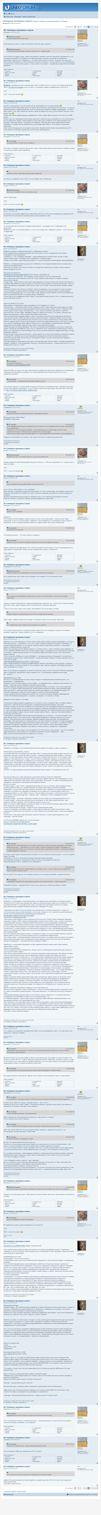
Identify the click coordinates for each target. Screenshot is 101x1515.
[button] (75, 27)
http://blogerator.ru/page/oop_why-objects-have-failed (19, 915)
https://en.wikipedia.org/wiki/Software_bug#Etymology (21, 390)
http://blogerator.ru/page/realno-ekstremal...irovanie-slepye (20, 823)
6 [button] (90, 27)
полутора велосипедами (16, 87)
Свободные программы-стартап (35, 21)
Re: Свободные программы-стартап (18, 30)
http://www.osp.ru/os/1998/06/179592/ (14, 1246)
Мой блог (6, 443)
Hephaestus (12, 36)
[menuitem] (6, 14)
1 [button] (80, 27)
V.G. (10, 361)
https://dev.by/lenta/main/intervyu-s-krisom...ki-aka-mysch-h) (22, 661)
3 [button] (84, 27)
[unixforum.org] (23, 7)
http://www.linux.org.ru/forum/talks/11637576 (16, 274)
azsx (10, 141)
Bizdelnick (7, 85)
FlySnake (6, 1037)
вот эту (8, 417)
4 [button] (86, 27)
